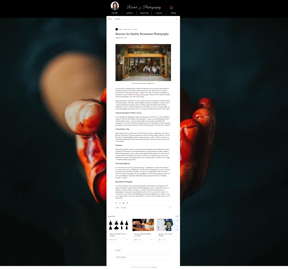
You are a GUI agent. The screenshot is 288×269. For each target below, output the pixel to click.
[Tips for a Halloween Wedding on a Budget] (143, 225)
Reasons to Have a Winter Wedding (166, 235)
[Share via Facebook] (116, 203)
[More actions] (170, 29)
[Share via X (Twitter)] (120, 203)
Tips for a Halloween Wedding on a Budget (142, 235)
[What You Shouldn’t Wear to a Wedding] (119, 225)
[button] (129, 13)
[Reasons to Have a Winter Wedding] (167, 225)
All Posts (110, 19)
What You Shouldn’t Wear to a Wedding (118, 235)
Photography (117, 19)
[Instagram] (171, 7)
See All (176, 216)
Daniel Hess (154, 267)
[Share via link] (127, 203)
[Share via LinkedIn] (123, 203)
